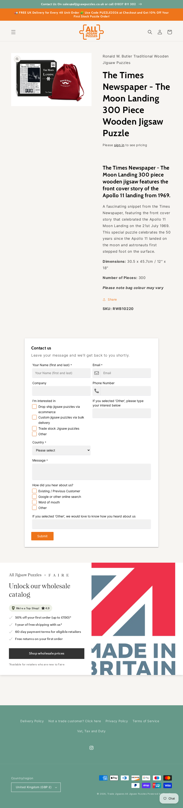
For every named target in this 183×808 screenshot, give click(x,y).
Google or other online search (59, 496)
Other (42, 434)
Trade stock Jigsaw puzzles (58, 428)
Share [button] (112, 299)
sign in (119, 145)
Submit (42, 536)
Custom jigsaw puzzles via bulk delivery (61, 420)
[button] (13, 32)
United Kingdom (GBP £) (34, 787)
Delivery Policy (32, 721)
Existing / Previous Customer (59, 491)
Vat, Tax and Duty (91, 731)
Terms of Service (146, 721)
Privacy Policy (117, 721)
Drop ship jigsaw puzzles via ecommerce (59, 409)
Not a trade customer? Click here (74, 721)
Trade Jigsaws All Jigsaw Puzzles (127, 793)
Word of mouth (49, 502)
